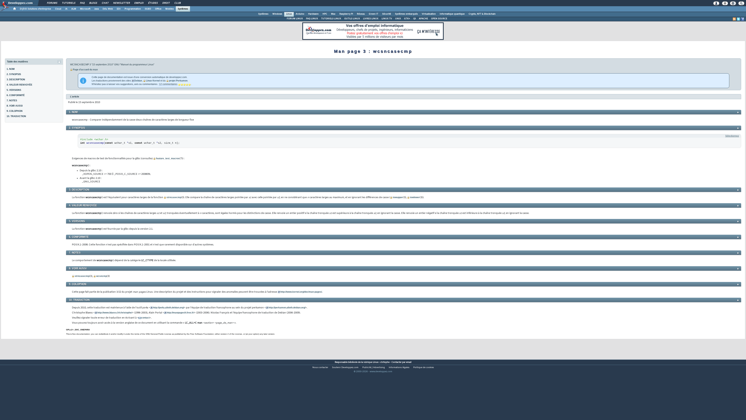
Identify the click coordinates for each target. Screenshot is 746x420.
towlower (415, 197)
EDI (119, 9)
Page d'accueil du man (85, 69)
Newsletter (121, 3)
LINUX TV (387, 18)
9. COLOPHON (15, 111)
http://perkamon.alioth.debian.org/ (286, 307)
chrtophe (385, 362)
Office (158, 9)
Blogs (93, 3)
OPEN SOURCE (439, 18)
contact (145, 317)
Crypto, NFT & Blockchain (482, 14)
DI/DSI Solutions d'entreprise (35, 9)
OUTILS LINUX (352, 18)
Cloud (58, 9)
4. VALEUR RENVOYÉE (19, 84)
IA (66, 9)
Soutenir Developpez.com (345, 367)
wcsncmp (101, 276)
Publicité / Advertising (373, 367)
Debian (138, 80)
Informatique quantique (452, 14)
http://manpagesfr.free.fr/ (180, 312)
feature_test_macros (168, 158)
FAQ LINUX (312, 18)
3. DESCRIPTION (16, 79)
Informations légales (399, 367)
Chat (105, 3)
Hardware (313, 14)
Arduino (300, 14)
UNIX (398, 18)
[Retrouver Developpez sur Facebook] (742, 19)
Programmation (133, 9)
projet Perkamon (178, 80)
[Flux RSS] (734, 19)
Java (96, 9)
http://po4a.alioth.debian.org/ (168, 307)
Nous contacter (320, 367)
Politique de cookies (423, 367)
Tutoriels (68, 3)
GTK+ (407, 18)
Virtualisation (429, 14)
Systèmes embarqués (406, 14)
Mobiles (169, 9)
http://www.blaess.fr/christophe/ (114, 312)
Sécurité (386, 14)
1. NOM (11, 69)
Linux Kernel (153, 80)
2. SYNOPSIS (14, 74)
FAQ (82, 3)
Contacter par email (401, 362)
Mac (333, 14)
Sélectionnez (732, 136)
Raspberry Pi (346, 14)
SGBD (148, 9)
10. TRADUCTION (16, 116)
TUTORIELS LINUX (331, 18)
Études (153, 3)
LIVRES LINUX (370, 18)
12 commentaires (168, 84)
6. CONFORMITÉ (16, 95)
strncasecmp (173, 197)
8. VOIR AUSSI (15, 105)
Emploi (139, 3)
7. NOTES (12, 100)
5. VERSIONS (14, 90)
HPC (324, 14)
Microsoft (85, 9)
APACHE (423, 18)
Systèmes (183, 9)
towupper (398, 197)
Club (177, 3)
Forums (52, 3)
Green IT (373, 14)
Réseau (361, 14)
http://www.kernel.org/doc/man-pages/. (301, 291)
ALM (73, 9)
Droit (166, 3)
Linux (289, 14)
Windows (277, 14)
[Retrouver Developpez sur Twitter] (738, 19)
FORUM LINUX (295, 18)
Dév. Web (108, 9)
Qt (414, 18)
